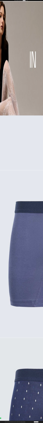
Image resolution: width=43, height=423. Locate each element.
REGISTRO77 (24, 0)
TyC (27, 0)
